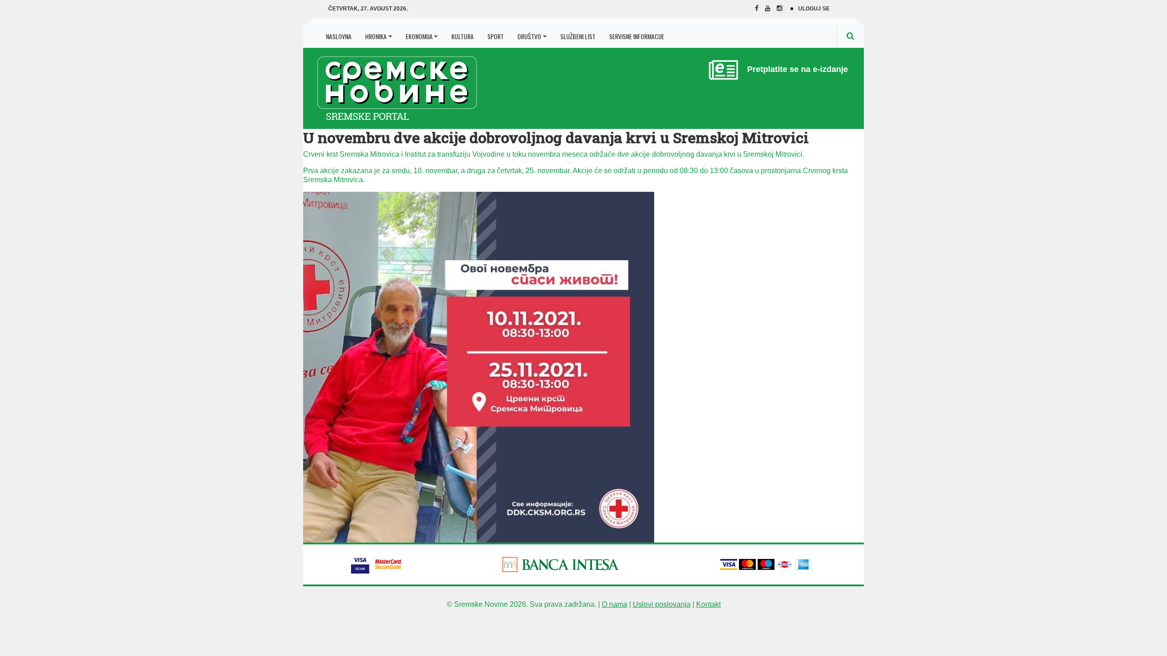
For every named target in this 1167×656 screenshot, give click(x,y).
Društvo (529, 36)
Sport (495, 36)
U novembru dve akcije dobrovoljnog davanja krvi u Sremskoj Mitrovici (556, 137)
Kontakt (708, 604)
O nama (614, 604)
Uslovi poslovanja (662, 604)
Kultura (462, 36)
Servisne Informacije (636, 36)
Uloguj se (814, 8)
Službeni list (577, 36)
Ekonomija (419, 36)
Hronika (376, 36)
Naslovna (338, 36)
